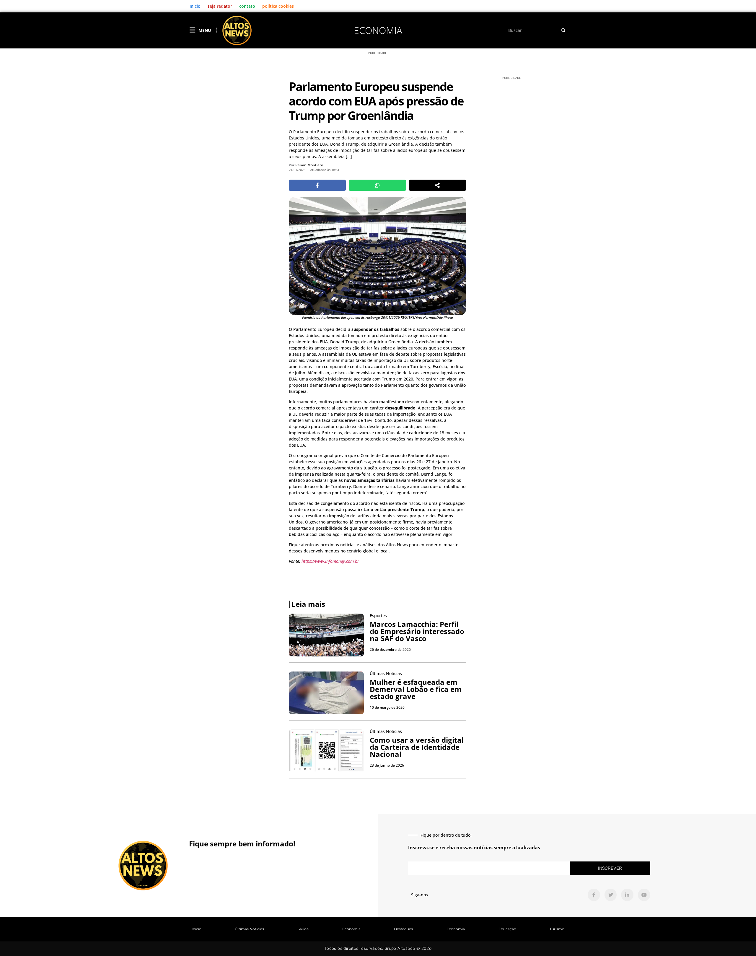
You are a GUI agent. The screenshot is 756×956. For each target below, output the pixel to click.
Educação (507, 929)
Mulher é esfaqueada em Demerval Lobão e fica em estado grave (416, 689)
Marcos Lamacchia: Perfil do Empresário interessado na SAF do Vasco (417, 631)
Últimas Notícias (249, 929)
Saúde (303, 929)
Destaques (403, 929)
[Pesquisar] (563, 30)
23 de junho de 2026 (387, 765)
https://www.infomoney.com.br (330, 561)
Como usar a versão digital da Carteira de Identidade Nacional (417, 747)
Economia (378, 30)
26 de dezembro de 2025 (390, 649)
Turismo (557, 929)
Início (196, 929)
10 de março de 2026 (387, 707)
